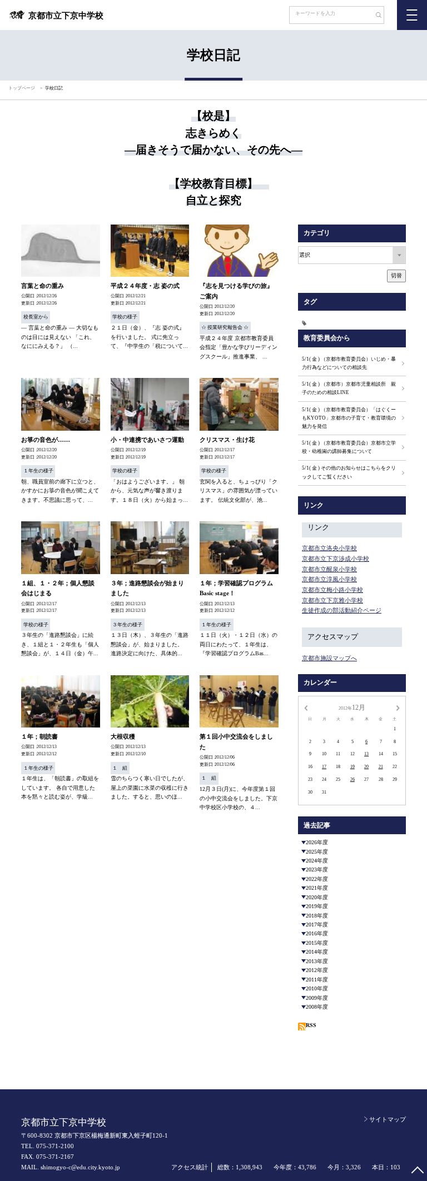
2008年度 (317, 1007)
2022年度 (317, 879)
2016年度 (317, 933)
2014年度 (317, 952)
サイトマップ (387, 1119)
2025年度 (317, 852)
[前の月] (305, 707)
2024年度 (317, 861)
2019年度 (317, 906)
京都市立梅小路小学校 (332, 589)
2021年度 (317, 888)
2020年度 (317, 897)
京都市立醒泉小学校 (329, 569)
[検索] (374, 16)
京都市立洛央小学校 (329, 548)
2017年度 (317, 924)
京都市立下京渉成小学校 (335, 558)
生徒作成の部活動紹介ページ (341, 610)
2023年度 (317, 869)
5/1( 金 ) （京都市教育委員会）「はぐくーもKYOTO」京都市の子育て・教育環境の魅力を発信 (349, 418)
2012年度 (317, 970)
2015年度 (317, 943)
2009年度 (317, 998)
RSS (311, 1025)
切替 (396, 275)
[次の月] (398, 707)
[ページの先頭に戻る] (417, 1171)
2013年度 (317, 961)
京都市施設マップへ (329, 658)
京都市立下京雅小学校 (332, 600)
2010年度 (317, 988)
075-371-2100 (55, 1146)
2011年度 (317, 979)
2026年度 (317, 842)
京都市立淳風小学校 (329, 579)
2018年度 (317, 916)
